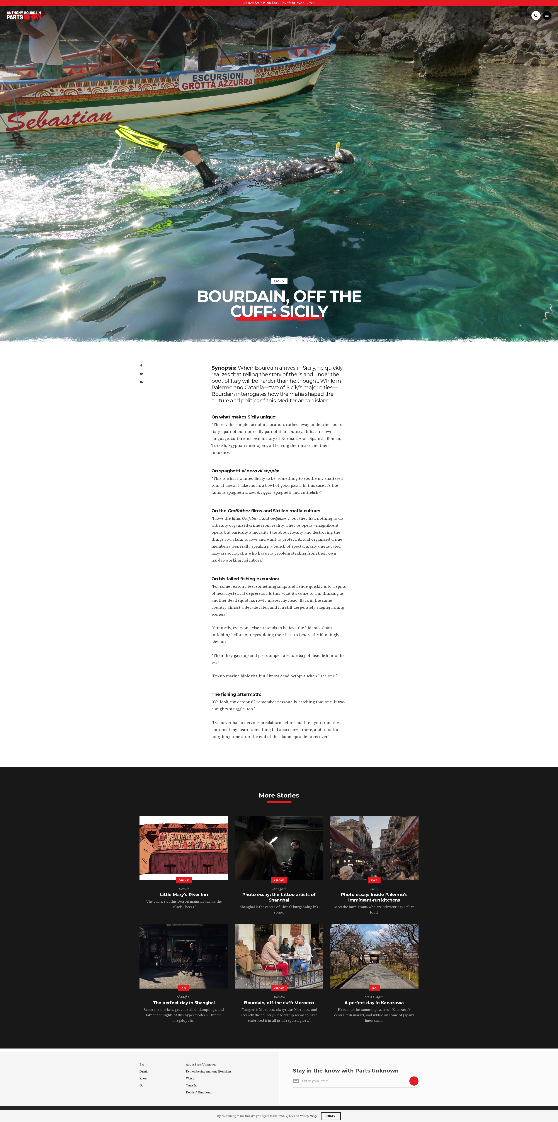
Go (141, 1085)
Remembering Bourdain (208, 1071)
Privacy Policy (308, 1116)
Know (143, 1078)
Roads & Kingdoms (199, 1092)
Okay (330, 1116)
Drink (144, 1071)
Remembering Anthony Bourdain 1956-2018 (279, 3)
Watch (190, 1078)
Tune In (191, 1085)
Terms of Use (285, 1116)
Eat (142, 1064)
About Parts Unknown (201, 1064)
